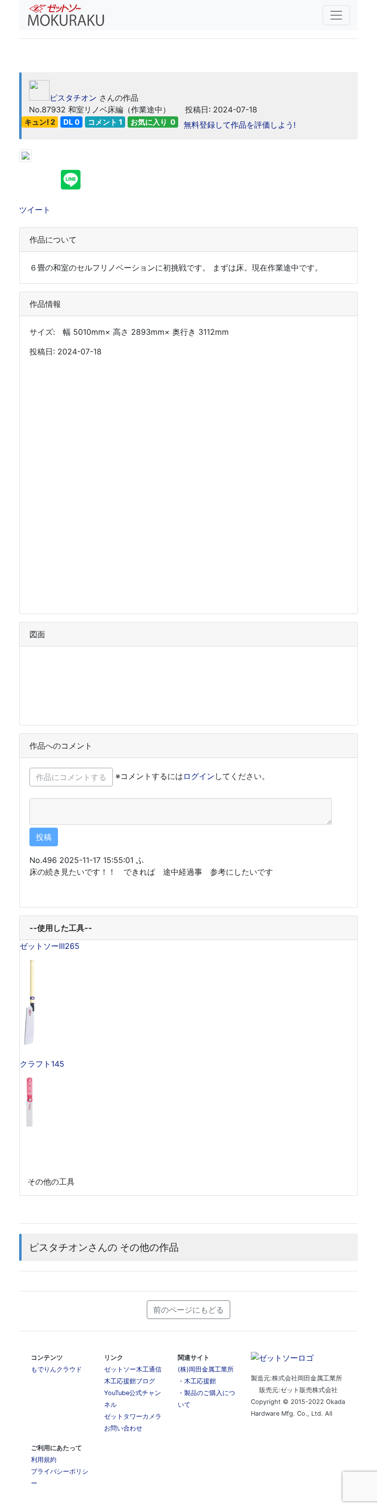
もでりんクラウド (56, 1369)
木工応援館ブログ (129, 1381)
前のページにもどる (188, 1310)
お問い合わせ (123, 1428)
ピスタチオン (73, 98)
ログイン (199, 776)
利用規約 (43, 1459)
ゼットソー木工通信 (133, 1369)
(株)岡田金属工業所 (206, 1369)
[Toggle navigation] (336, 15)
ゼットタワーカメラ (133, 1416)
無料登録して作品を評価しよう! (238, 125)
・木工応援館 (197, 1381)
